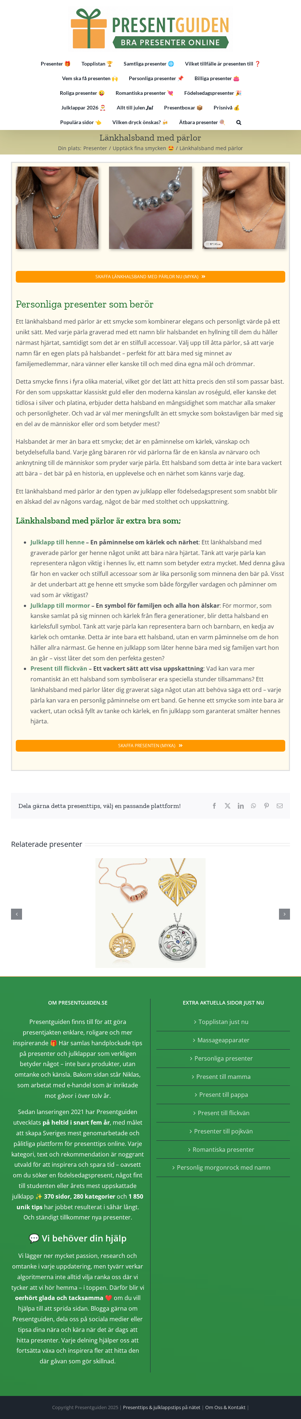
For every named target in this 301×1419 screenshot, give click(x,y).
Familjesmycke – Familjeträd (150, 913)
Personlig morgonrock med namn (224, 1167)
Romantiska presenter (223, 1150)
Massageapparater (223, 1040)
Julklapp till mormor (60, 606)
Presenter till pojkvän (223, 1131)
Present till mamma (223, 1077)
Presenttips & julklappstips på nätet (161, 1407)
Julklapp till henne (57, 542)
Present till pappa (223, 1095)
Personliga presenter (224, 1058)
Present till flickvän (58, 668)
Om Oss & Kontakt (225, 1407)
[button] (239, 122)
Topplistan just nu (224, 1022)
